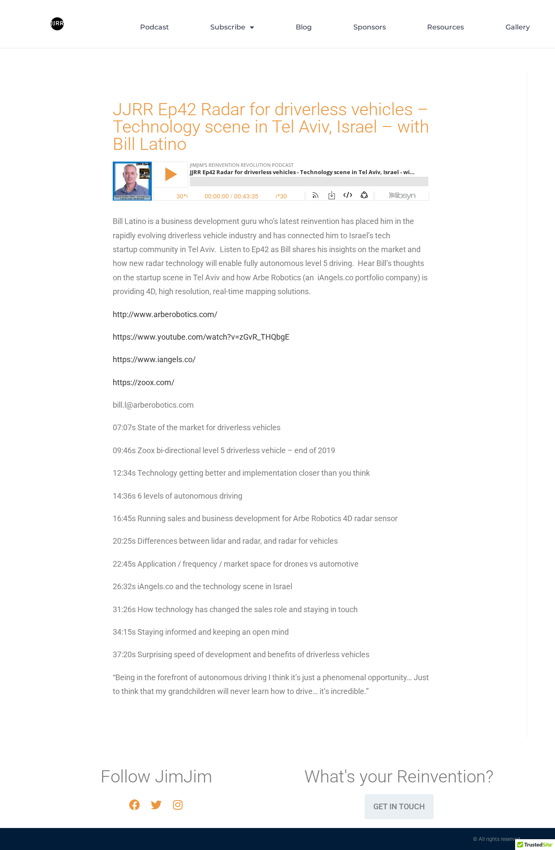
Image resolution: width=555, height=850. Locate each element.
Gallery (518, 27)
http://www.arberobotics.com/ (165, 314)
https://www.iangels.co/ (154, 359)
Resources (445, 27)
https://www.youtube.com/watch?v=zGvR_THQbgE (201, 336)
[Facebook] (134, 805)
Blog (304, 27)
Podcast (154, 27)
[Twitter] (156, 805)
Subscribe (227, 27)
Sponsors (369, 27)
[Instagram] (178, 805)
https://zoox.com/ (143, 382)
